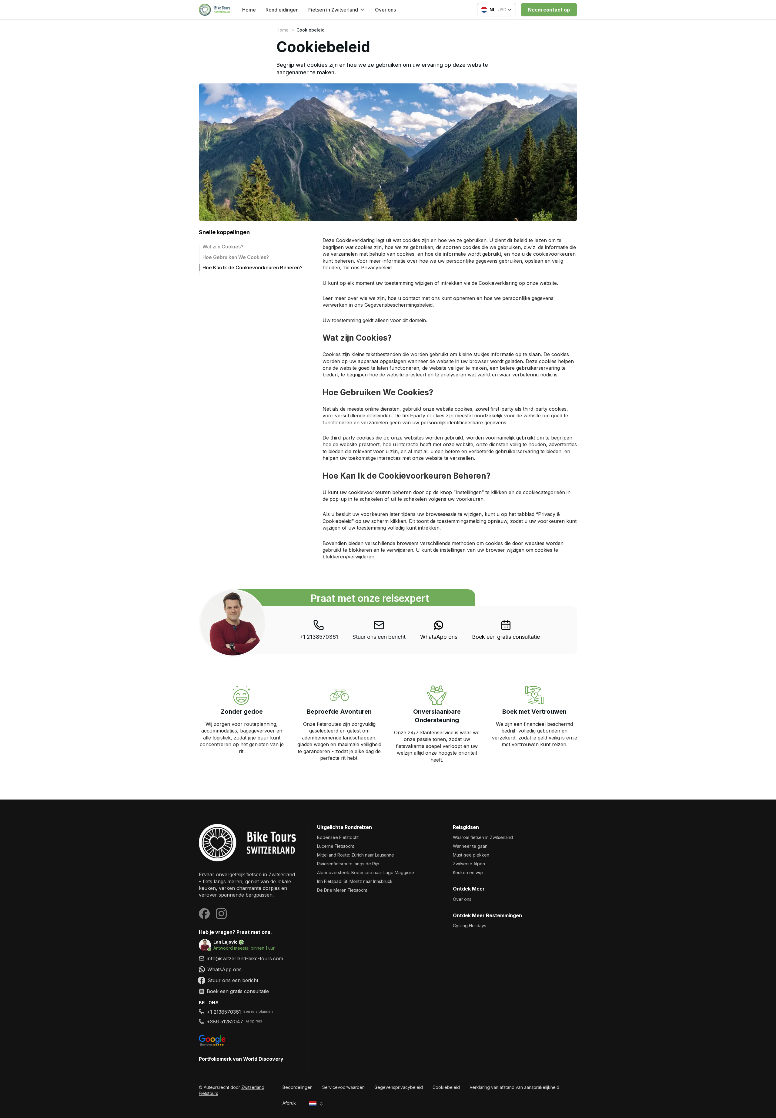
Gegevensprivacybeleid (398, 1087)
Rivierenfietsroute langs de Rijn (348, 863)
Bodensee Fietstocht (338, 837)
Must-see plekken (471, 854)
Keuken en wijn (468, 872)
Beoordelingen (298, 1087)
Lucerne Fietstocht (335, 846)
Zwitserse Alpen (469, 863)
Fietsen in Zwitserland (333, 10)
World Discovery (263, 1059)
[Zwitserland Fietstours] (248, 842)
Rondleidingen (282, 10)
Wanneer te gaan (470, 846)
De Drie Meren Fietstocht (342, 890)
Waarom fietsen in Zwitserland (483, 837)
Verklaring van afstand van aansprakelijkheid (514, 1087)
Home (249, 10)
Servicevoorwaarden (343, 1087)
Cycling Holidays (469, 925)
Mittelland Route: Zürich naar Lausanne (355, 854)
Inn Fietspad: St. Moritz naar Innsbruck (355, 881)
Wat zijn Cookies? (222, 247)
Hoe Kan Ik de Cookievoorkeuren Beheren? (252, 267)
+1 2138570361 (318, 637)
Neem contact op (549, 10)
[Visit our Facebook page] (204, 913)
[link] (438, 630)
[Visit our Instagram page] (221, 913)
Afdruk (289, 1103)
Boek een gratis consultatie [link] (506, 637)
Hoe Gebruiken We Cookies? (235, 257)
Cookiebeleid (446, 1087)
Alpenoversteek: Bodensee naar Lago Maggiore (365, 872)
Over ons (385, 10)
